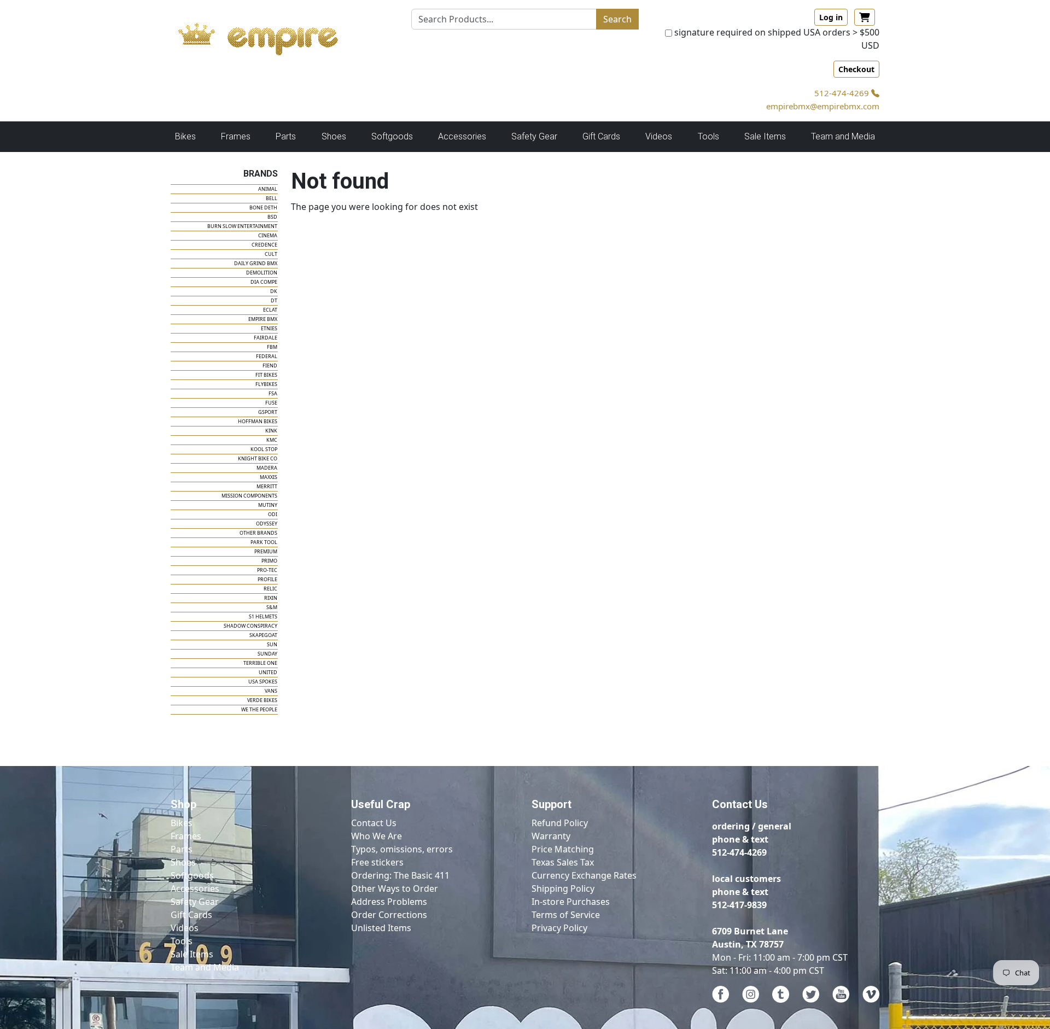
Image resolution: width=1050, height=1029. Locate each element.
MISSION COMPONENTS (249, 495)
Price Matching (563, 849)
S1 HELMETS (263, 616)
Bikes (181, 823)
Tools (181, 941)
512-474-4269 (842, 92)
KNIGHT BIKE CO (257, 458)
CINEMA (267, 235)
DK (273, 291)
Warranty (551, 836)
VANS (271, 690)
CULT (271, 254)
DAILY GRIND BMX (255, 263)
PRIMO (269, 560)
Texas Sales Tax (563, 862)
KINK (271, 430)
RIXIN (270, 597)
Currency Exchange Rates (584, 875)
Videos (185, 928)
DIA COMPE (263, 281)
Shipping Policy (563, 888)
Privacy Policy (559, 928)
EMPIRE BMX (262, 319)
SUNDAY (267, 653)
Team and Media (843, 136)
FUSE (271, 402)
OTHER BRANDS (258, 532)
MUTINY (267, 504)
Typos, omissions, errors (402, 849)
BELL (271, 198)
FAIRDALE (265, 337)
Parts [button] (286, 136)
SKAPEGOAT (263, 635)
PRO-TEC (267, 570)
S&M (271, 607)
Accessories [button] (462, 136)
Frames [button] (235, 136)
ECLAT (270, 309)
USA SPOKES (262, 681)
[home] (269, 36)
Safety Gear (195, 902)
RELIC (270, 588)
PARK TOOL (263, 542)
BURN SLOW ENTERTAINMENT (242, 226)
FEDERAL (266, 356)
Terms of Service (566, 915)
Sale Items (192, 954)
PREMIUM (265, 551)
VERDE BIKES (262, 700)
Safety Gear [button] (534, 136)
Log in (831, 17)
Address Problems (389, 902)
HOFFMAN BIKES (257, 421)
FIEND (269, 365)
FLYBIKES (266, 384)
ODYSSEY (266, 523)
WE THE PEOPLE (259, 709)
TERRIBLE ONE (260, 662)
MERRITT (266, 486)
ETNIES (269, 328)
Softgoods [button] (392, 136)
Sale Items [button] (765, 136)
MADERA (266, 467)
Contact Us (373, 823)
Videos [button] (658, 136)
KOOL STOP (263, 449)
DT (274, 300)
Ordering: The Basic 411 (400, 875)
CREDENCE (264, 244)
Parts (181, 849)
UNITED (268, 672)
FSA (273, 393)
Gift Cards (601, 136)
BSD (272, 216)
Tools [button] (708, 136)
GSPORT (267, 412)
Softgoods (192, 875)
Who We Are (376, 836)
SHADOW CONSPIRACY (250, 625)
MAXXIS (268, 477)
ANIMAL (267, 188)
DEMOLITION (261, 272)
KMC (271, 439)
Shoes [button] (334, 136)
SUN (272, 644)
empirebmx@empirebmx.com (822, 106)
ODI (272, 514)
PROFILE (267, 579)
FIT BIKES (266, 374)
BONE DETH (263, 207)
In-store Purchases (571, 902)
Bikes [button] (185, 136)
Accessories (195, 888)
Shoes (183, 862)
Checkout (856, 69)
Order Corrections (389, 915)
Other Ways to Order (394, 888)
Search (617, 19)
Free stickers (377, 862)
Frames (186, 836)
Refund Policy (560, 823)
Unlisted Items (381, 928)
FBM (272, 346)
